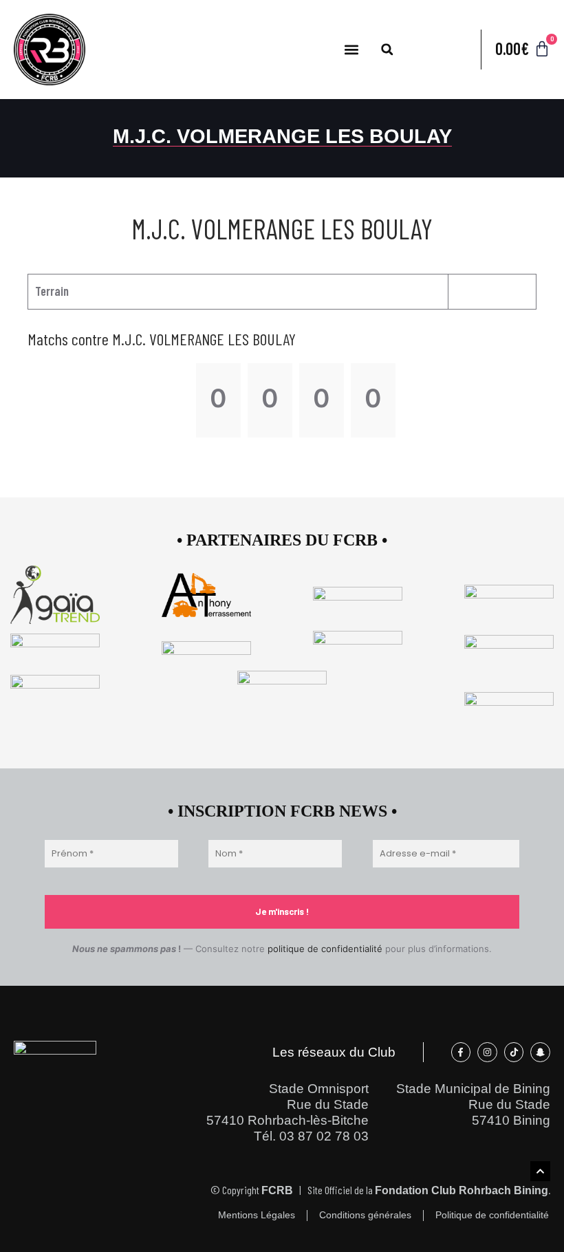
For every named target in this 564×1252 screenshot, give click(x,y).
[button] (351, 49)
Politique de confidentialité (492, 1215)
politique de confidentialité (325, 948)
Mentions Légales (256, 1215)
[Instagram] (487, 1052)
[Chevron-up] (540, 1171)
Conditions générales (365, 1215)
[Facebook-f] (461, 1052)
